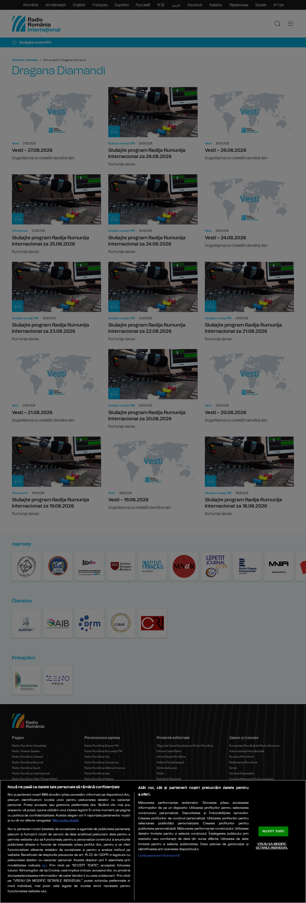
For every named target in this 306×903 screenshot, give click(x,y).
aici (44, 865)
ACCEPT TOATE (273, 831)
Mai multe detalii (66, 820)
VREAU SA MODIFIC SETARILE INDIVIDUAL (272, 846)
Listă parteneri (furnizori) (159, 855)
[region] (153, 841)
